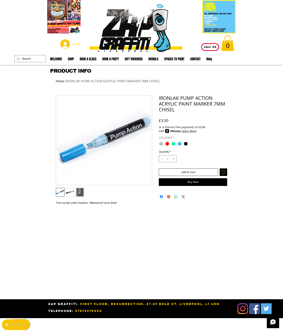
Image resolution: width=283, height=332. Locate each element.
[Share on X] (183, 196)
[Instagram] (242, 308)
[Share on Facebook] (161, 196)
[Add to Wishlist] (223, 172)
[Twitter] (266, 308)
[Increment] (173, 158)
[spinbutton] (167, 158)
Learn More (189, 131)
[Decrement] (161, 158)
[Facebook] (254, 308)
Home (60, 81)
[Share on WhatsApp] (176, 196)
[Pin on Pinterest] (168, 196)
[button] (227, 43)
